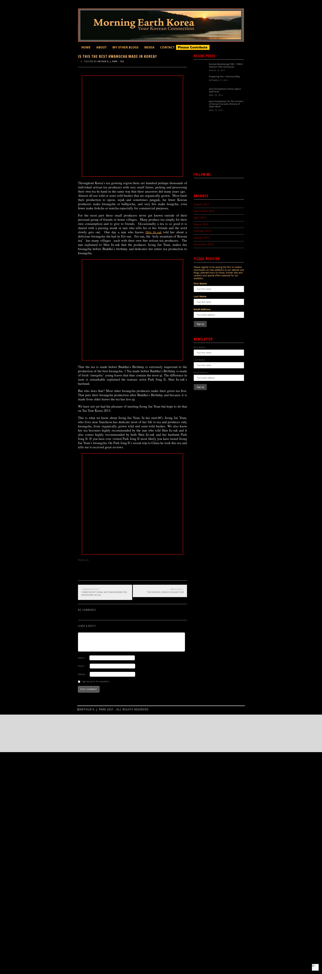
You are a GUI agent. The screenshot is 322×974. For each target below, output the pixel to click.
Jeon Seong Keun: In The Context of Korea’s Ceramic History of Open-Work (226, 104)
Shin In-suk (153, 232)
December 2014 (203, 244)
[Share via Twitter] (95, 575)
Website (81, 674)
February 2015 (202, 231)
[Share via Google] (88, 575)
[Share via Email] (101, 575)
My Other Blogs (125, 47)
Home (86, 47)
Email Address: (202, 309)
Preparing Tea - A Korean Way (224, 76)
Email (81, 666)
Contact (167, 47)
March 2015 (201, 224)
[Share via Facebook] (81, 575)
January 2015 (202, 237)
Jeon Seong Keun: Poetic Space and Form (225, 90)
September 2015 (204, 211)
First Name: (200, 283)
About (101, 47)
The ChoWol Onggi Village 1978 (165, 590)
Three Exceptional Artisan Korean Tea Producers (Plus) (104, 592)
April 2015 (200, 217)
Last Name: (200, 296)
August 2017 (201, 204)
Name (81, 658)
